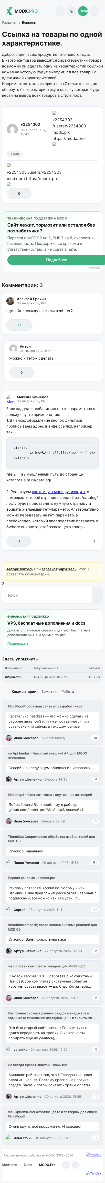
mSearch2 (13, 677)
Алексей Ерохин (31, 299)
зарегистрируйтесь (59, 569)
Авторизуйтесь (19, 569)
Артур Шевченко (28, 779)
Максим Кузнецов (32, 397)
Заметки (49, 691)
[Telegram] (66, 1165)
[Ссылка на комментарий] (84, 324)
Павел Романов (26, 863)
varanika (21, 1049)
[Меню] (94, 11)
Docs (28, 1165)
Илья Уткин (23, 1138)
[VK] (75, 1165)
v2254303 (30, 124)
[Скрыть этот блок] (98, 216)
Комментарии (24, 691)
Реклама (94, 268)
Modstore (9, 1165)
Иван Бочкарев (26, 738)
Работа (68, 691)
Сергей (19, 910)
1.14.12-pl (41, 677)
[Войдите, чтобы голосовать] (13, 193)
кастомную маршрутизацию (58, 491)
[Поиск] (60, 11)
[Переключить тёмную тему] (71, 11)
